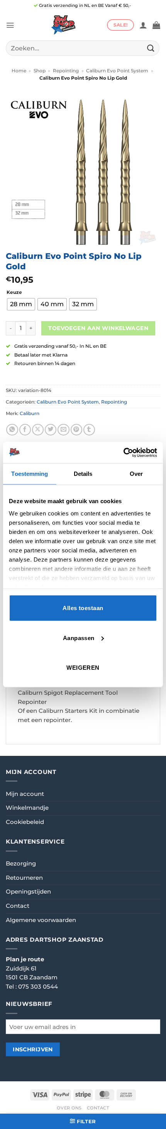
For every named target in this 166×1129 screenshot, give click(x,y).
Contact (17, 905)
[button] (10, 25)
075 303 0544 (38, 986)
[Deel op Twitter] (50, 430)
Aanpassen (79, 637)
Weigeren (83, 667)
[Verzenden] (151, 47)
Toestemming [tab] (29, 473)
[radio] (21, 304)
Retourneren (24, 877)
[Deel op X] (38, 430)
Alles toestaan (83, 608)
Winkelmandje (27, 807)
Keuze (14, 292)
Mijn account (25, 793)
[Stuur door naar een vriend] (63, 430)
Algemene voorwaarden (41, 920)
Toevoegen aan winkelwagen (98, 328)
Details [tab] (83, 473)
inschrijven (33, 1049)
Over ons (69, 1108)
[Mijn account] (143, 25)
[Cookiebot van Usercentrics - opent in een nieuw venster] (123, 452)
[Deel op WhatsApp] (12, 430)
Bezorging (21, 863)
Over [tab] (136, 473)
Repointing (66, 70)
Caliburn (29, 413)
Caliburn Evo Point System (117, 70)
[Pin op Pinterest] (76, 430)
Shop (40, 70)
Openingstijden (28, 891)
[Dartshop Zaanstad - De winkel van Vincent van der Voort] (62, 25)
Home (19, 70)
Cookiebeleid (25, 822)
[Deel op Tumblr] (89, 430)
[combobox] (82, 48)
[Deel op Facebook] (25, 430)
